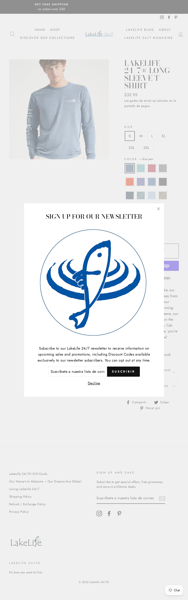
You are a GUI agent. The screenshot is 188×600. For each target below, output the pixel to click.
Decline (94, 383)
